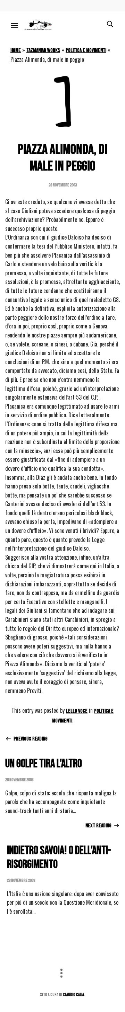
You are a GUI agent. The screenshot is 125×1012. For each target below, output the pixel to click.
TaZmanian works (43, 50)
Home (15, 50)
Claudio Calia (73, 994)
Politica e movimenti (86, 50)
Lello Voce (77, 711)
